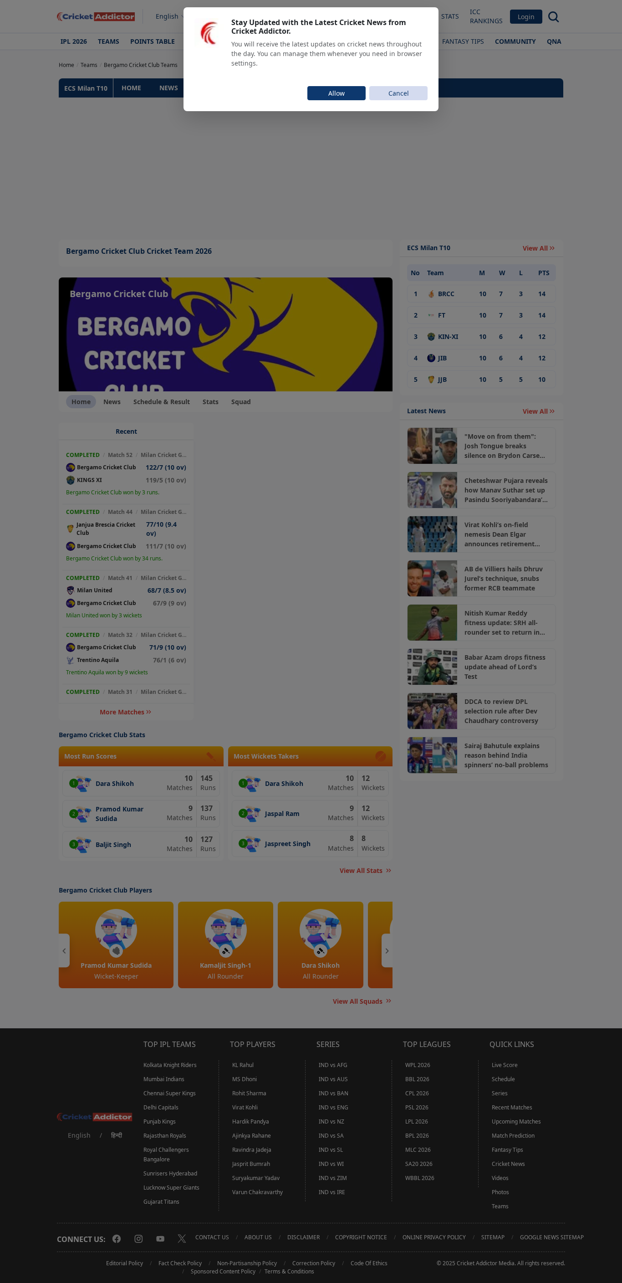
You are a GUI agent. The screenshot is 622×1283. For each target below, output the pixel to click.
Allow (336, 93)
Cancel (398, 93)
